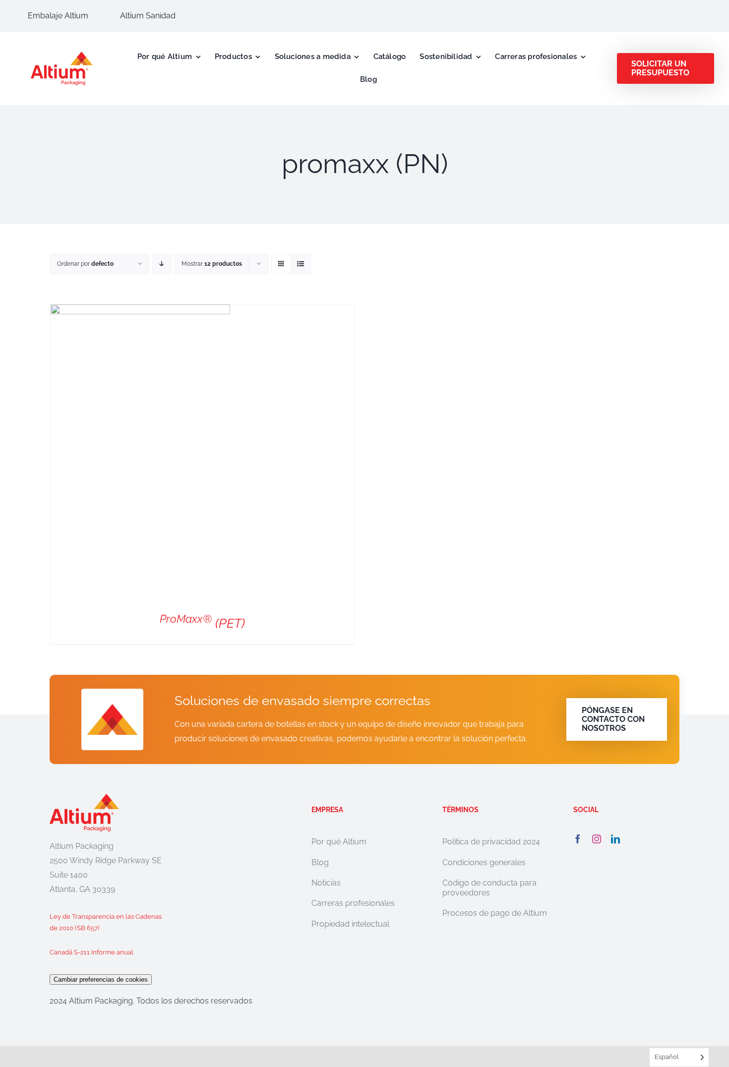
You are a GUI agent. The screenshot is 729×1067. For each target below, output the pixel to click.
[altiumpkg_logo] (62, 55)
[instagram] (596, 838)
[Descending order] (162, 264)
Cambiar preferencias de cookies (101, 979)
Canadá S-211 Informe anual (91, 952)
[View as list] (300, 264)
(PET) (202, 623)
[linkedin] (615, 838)
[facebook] (577, 838)
